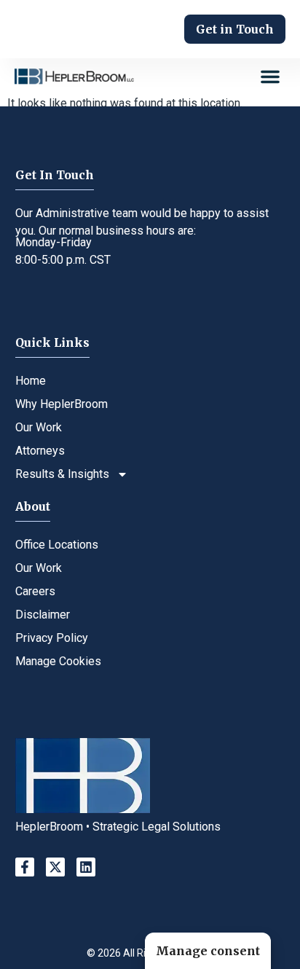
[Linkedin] (85, 867)
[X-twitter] (55, 867)
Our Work (38, 427)
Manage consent (208, 951)
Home (30, 381)
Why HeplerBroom (61, 404)
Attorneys (40, 451)
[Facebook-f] (24, 867)
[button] (270, 76)
